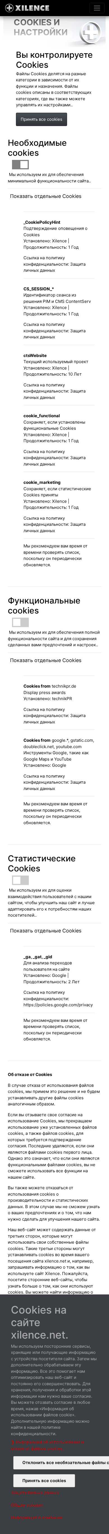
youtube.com (69, 746)
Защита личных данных (35, 1492)
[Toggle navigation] (97, 8)
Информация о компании (36, 1517)
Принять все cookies (41, 119)
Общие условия (27, 1505)
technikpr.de (64, 686)
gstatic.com (81, 740)
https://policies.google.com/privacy (58, 1004)
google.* (60, 740)
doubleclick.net (38, 746)
